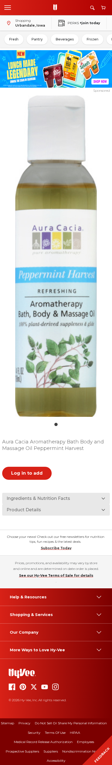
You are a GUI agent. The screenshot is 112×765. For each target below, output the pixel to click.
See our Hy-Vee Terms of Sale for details (56, 575)
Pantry (37, 39)
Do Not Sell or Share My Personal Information (71, 723)
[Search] (92, 7)
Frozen (92, 39)
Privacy (24, 723)
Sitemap (7, 723)
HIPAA (75, 733)
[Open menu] (7, 7)
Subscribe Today (56, 548)
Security (34, 733)
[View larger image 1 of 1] (56, 256)
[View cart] (103, 7)
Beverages (65, 39)
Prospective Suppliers (22, 751)
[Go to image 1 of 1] (56, 424)
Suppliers (50, 751)
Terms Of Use (55, 733)
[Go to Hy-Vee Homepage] (56, 7)
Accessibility (56, 760)
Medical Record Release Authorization (43, 742)
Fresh (13, 39)
